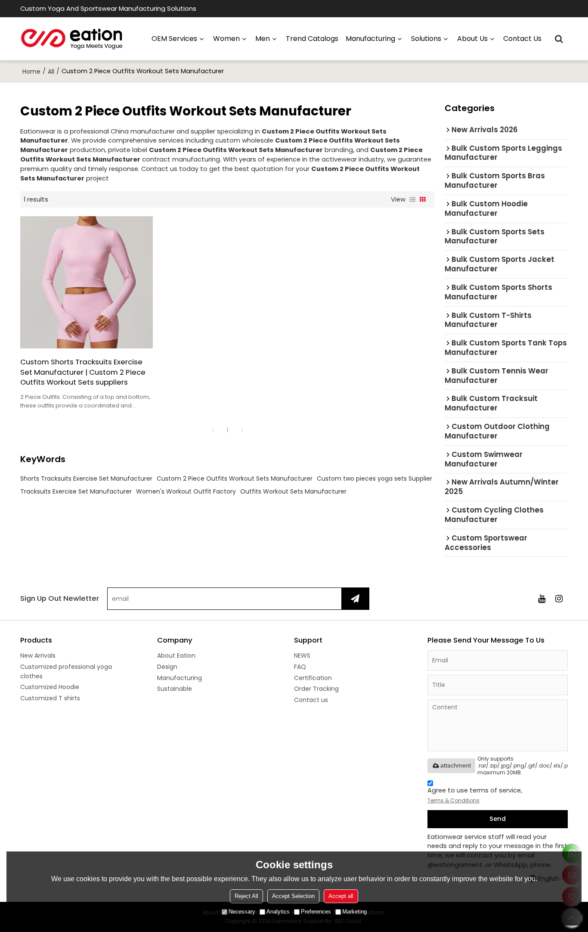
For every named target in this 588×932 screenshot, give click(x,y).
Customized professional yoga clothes (66, 671)
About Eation (176, 655)
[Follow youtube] (542, 598)
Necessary (242, 911)
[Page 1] (212, 430)
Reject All (246, 896)
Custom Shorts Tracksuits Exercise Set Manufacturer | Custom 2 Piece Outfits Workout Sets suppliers (82, 372)
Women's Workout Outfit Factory (186, 491)
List (412, 199)
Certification (313, 678)
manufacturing (370, 38)
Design (167, 666)
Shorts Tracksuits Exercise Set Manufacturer (86, 478)
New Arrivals (38, 655)
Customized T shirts (50, 698)
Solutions (426, 38)
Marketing (354, 911)
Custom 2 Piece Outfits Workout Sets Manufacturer (235, 478)
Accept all (340, 896)
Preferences (316, 911)
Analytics (278, 911)
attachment (455, 765)
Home (31, 71)
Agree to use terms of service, (474, 795)
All (51, 71)
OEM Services (174, 38)
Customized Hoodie (49, 687)
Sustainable (174, 688)
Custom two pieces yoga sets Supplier (374, 478)
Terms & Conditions (453, 800)
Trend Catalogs (312, 38)
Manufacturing (179, 678)
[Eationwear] (72, 39)
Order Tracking (316, 688)
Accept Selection (293, 896)
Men (262, 38)
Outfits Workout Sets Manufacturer (293, 491)
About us (472, 38)
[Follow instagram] (559, 598)
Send (497, 818)
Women (226, 38)
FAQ (300, 666)
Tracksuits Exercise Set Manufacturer (76, 491)
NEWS (302, 655)
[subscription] (355, 598)
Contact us (522, 38)
